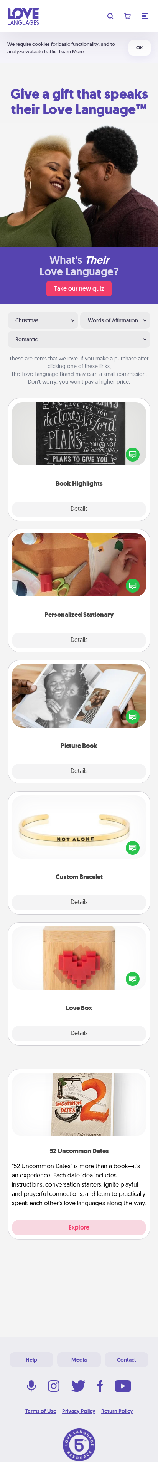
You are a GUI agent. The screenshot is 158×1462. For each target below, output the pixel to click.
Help (31, 1359)
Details (79, 509)
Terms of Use (40, 1411)
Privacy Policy (78, 1411)
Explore (79, 1227)
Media (79, 1359)
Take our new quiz (79, 289)
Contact (126, 1359)
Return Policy (117, 1411)
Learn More (71, 51)
